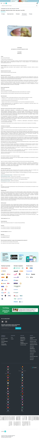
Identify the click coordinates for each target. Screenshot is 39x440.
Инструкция (24, 13)
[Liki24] (3, 431)
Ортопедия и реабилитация (32, 348)
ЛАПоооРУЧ (32, 353)
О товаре (3, 13)
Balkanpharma (3, 11)
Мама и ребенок (32, 350)
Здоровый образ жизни (34, 356)
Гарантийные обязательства (22, 338)
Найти (37, 5)
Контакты (3, 339)
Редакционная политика (22, 340)
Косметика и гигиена (33, 339)
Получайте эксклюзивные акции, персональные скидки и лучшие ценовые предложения (10, 325)
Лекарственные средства (32, 338)
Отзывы (30, 13)
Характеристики (10, 13)
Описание (18, 13)
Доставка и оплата (4, 338)
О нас (12, 337)
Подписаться (18, 328)
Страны (12, 338)
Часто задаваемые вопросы (4, 342)
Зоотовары (32, 354)
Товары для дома (33, 351)
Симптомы (32, 359)
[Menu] (1, 3)
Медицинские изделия (33, 344)
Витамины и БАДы (33, 341)
